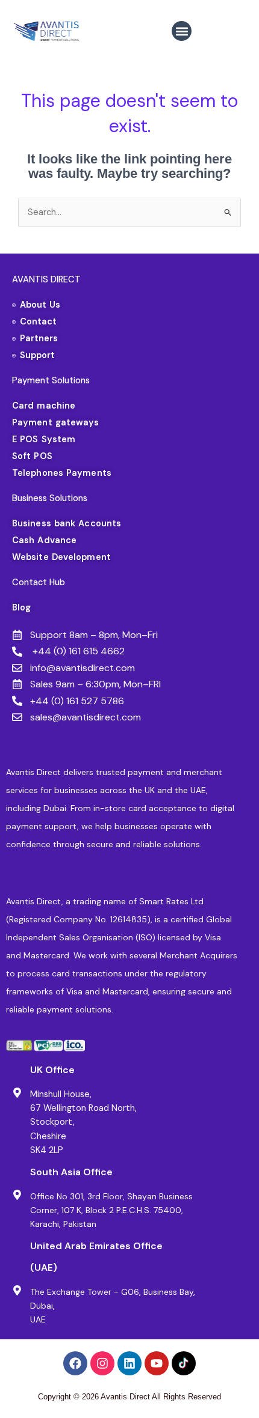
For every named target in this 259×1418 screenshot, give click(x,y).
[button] (182, 31)
